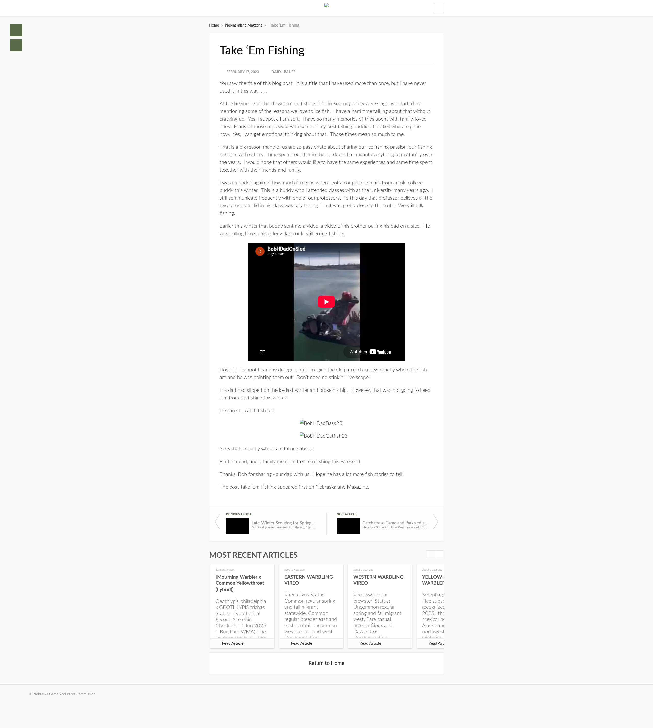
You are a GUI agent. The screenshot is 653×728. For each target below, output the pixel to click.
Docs (16, 45)
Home (16, 30)
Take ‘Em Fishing (258, 487)
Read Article (232, 643)
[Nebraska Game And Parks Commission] (326, 8)
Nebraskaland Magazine (244, 25)
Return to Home (326, 663)
